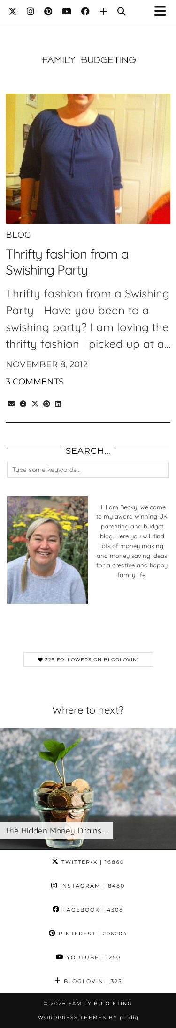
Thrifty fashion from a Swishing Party (67, 262)
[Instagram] (31, 12)
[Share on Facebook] (23, 402)
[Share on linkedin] (58, 402)
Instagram (91, 886)
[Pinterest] (48, 12)
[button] (163, 11)
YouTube (92, 957)
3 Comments (35, 381)
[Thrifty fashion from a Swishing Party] (88, 159)
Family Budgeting (100, 1003)
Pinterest (91, 933)
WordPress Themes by (88, 1017)
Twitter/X (91, 862)
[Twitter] (12, 12)
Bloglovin (91, 981)
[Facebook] (85, 12)
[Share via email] (11, 402)
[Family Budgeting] (88, 46)
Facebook (91, 909)
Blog (18, 235)
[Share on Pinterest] (47, 402)
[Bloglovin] (103, 12)
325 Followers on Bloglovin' (90, 660)
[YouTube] (67, 12)
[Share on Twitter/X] (35, 402)
